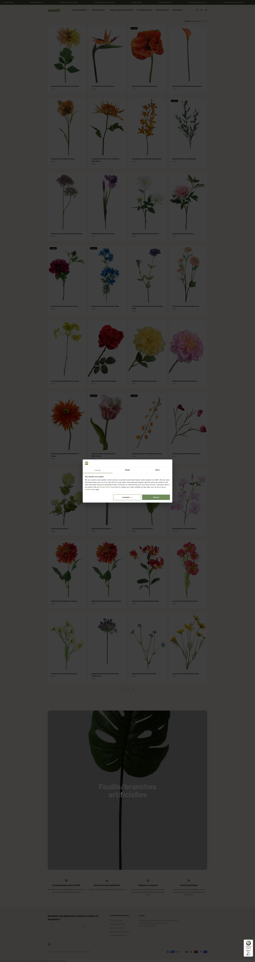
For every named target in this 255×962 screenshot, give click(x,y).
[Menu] (252, 941)
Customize (126, 497)
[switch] (248, 954)
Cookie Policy (90, 489)
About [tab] (157, 470)
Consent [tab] (98, 470)
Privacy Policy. (105, 487)
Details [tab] (127, 470)
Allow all (156, 497)
